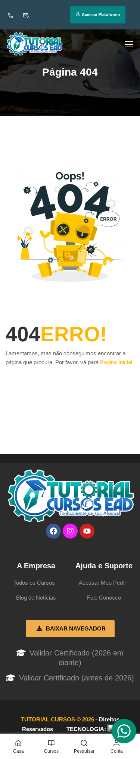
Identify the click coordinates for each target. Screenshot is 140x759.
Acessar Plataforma (101, 14)
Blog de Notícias (36, 597)
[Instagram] (70, 531)
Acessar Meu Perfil (102, 582)
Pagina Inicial (116, 362)
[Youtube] (87, 531)
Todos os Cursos (34, 582)
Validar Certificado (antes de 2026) (76, 678)
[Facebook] (53, 531)
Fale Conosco (104, 597)
